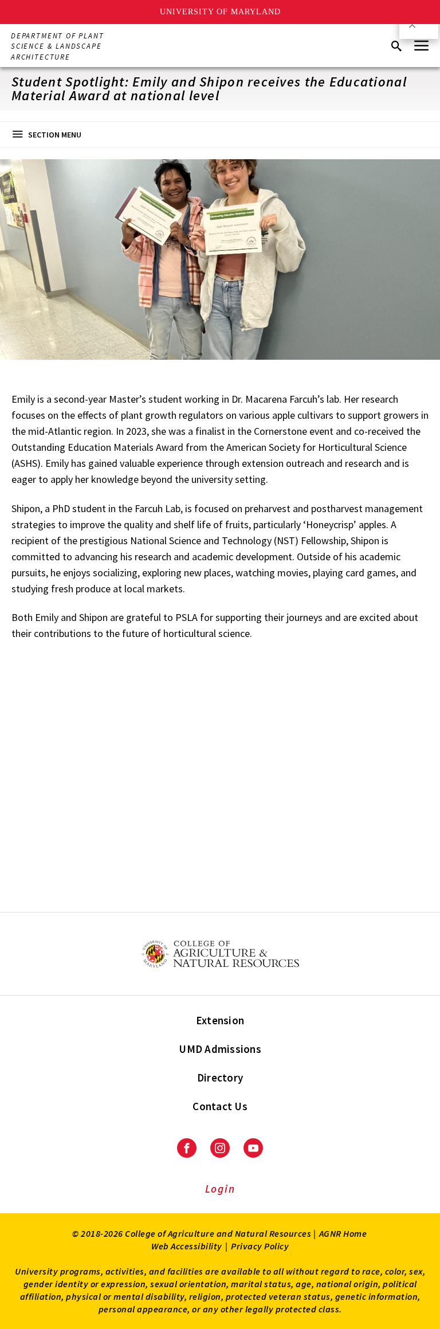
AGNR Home (343, 1233)
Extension (220, 1020)
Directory (220, 1077)
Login (220, 1189)
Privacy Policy (260, 1246)
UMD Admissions (220, 1049)
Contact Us (219, 1106)
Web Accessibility (186, 1246)
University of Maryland (220, 11)
